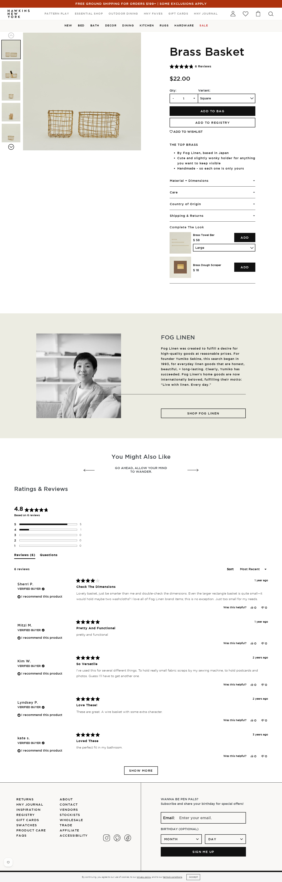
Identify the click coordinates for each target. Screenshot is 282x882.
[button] (190, 66)
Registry (25, 814)
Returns (25, 799)
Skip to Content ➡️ (16, 15)
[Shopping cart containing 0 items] (258, 14)
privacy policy (144, 877)
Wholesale (71, 820)
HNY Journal (29, 804)
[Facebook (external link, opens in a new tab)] (127, 838)
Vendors (69, 809)
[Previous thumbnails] (11, 35)
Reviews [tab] (24, 556)
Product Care (31, 830)
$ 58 (196, 240)
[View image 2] (11, 70)
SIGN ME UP (203, 851)
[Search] (270, 14)
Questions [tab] (49, 556)
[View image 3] (11, 91)
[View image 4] (11, 112)
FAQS (21, 835)
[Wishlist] (245, 14)
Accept (193, 877)
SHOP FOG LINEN (203, 413)
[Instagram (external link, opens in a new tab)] (106, 838)
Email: (169, 818)
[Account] (232, 14)
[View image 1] (11, 49)
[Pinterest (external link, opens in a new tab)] (117, 838)
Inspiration (28, 809)
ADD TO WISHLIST (188, 131)
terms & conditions (172, 877)
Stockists (70, 814)
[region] (212, 255)
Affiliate (69, 830)
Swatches (26, 825)
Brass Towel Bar (203, 235)
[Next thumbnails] (11, 147)
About (66, 799)
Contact (69, 804)
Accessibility (73, 835)
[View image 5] (11, 133)
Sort (231, 569)
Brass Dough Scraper (207, 265)
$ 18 (196, 270)
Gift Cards (27, 820)
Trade (66, 825)
